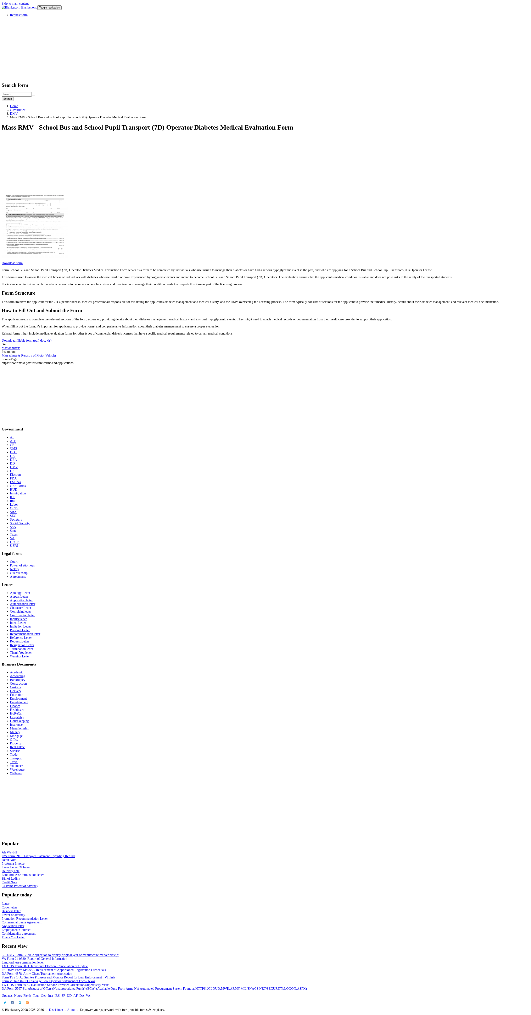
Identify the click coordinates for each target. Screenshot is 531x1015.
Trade (13, 754)
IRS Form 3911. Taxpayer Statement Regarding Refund (38, 856)
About (71, 1009)
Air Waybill (9, 852)
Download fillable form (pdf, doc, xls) (26, 340)
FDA (13, 478)
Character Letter (20, 607)
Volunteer (16, 765)
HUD (13, 489)
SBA (13, 512)
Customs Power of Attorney (20, 886)
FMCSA (15, 482)
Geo (43, 995)
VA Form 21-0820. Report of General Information (34, 958)
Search (7, 98)
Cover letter (9, 907)
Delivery (15, 691)
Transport (16, 758)
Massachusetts (11, 348)
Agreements (18, 576)
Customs (15, 687)
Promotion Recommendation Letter (25, 918)
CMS (13, 448)
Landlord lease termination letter (23, 874)
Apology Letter (20, 593)
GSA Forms (18, 486)
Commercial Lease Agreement (21, 922)
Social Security (20, 523)
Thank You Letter (13, 937)
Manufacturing (19, 728)
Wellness (16, 773)
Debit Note (9, 860)
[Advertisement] (126, 49)
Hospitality (17, 717)
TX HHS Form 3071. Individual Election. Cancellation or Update (45, 966)
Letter (5, 903)
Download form (12, 263)
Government (18, 110)
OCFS (14, 508)
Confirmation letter (22, 615)
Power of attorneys (22, 565)
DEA (13, 459)
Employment (18, 698)
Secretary (16, 519)
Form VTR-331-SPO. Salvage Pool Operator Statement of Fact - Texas (48, 981)
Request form (19, 15)
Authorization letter (22, 604)
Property (15, 743)
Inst (50, 995)
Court (13, 561)
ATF (13, 441)
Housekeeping (19, 721)
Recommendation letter (25, 634)
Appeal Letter (19, 596)
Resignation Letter (22, 645)
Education (16, 694)
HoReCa (16, 713)
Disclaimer (56, 1009)
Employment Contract (16, 930)
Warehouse (17, 769)
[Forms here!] (11, 7)
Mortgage (16, 736)
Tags (36, 995)
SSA (13, 527)
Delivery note (10, 871)
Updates (7, 995)
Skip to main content (15, 3)
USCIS (14, 542)
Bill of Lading (11, 878)
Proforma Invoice (13, 863)
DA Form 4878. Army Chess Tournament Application (37, 973)
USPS (14, 545)
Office (14, 739)
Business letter (11, 911)
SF (63, 995)
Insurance (16, 724)
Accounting (17, 676)
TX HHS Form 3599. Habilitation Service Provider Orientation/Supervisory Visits (55, 985)
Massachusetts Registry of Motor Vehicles (29, 355)
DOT (13, 452)
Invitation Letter (20, 626)
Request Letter (19, 641)
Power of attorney (13, 915)
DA (12, 456)
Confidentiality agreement (18, 933)
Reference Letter (21, 637)
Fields (27, 995)
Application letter (21, 600)
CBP (13, 444)
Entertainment (19, 702)
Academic (16, 672)
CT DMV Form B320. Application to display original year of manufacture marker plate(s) (60, 955)
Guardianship (19, 573)
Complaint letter (20, 611)
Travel (14, 762)
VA (12, 538)
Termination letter (21, 649)
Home (14, 106)
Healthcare (17, 709)
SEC (13, 515)
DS (12, 471)
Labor (14, 504)
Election (15, 474)
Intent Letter (18, 622)
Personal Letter (20, 630)
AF (12, 437)
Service (15, 751)
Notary (14, 569)
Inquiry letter (18, 619)
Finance (15, 706)
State (13, 530)
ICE (12, 497)
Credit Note (9, 882)
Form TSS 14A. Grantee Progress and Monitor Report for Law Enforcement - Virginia (58, 977)
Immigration (18, 493)
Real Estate (17, 747)
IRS (12, 501)
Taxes (14, 534)
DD (12, 463)
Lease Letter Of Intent (16, 867)
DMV (14, 113)
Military (15, 732)
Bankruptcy (17, 680)
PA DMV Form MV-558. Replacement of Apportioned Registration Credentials (54, 970)
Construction (18, 683)
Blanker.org (29, 7)
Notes (18, 995)
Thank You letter (21, 652)
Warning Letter (20, 656)
